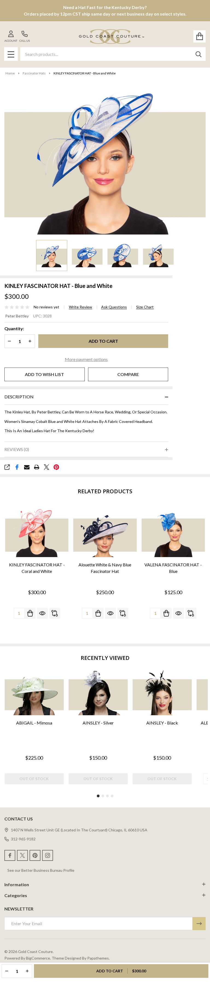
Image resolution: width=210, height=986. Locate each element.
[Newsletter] (199, 923)
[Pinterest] (56, 467)
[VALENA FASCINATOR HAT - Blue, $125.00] (173, 532)
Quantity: (14, 328)
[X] (46, 467)
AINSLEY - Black (162, 722)
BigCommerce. (38, 958)
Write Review (80, 307)
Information (16, 884)
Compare (128, 374)
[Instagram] (47, 855)
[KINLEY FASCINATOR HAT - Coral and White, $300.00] (36, 532)
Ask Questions (114, 307)
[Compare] (54, 613)
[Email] (27, 467)
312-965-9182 (23, 839)
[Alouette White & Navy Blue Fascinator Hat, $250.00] (104, 532)
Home (10, 73)
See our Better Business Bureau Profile (40, 870)
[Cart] (199, 36)
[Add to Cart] (30, 613)
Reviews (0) (16, 449)
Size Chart (145, 307)
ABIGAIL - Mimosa (34, 722)
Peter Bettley (17, 316)
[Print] (36, 467)
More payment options (86, 359)
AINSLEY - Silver (98, 722)
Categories (15, 895)
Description (19, 396)
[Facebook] (17, 467)
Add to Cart (103, 341)
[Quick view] (42, 613)
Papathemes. (98, 958)
